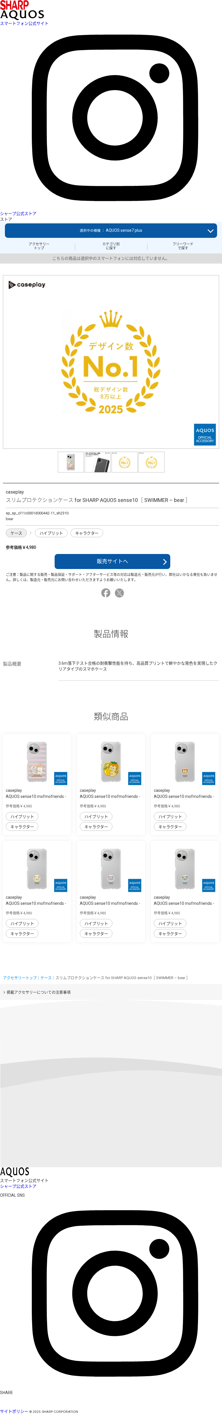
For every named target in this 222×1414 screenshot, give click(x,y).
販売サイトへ (112, 561)
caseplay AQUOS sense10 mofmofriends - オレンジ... (110, 796)
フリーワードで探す (183, 246)
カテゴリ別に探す (111, 246)
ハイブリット (51, 533)
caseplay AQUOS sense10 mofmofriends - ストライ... (36, 796)
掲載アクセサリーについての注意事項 (39, 992)
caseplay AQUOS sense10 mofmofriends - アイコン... (184, 796)
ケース (16, 533)
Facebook (107, 593)
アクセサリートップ (39, 246)
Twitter (120, 593)
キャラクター (87, 533)
